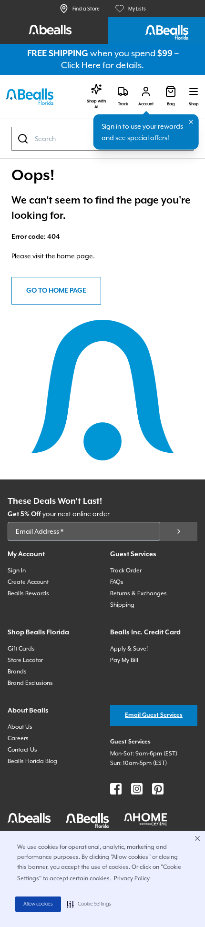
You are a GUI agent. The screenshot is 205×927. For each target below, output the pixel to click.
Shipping (122, 604)
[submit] (178, 531)
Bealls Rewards (28, 593)
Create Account (28, 582)
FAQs (116, 582)
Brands (17, 671)
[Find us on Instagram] (137, 789)
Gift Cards (21, 648)
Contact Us (22, 749)
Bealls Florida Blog (32, 761)
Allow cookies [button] (38, 904)
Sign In (17, 570)
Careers (18, 738)
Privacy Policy (132, 878)
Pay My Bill (124, 660)
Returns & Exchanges (138, 593)
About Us (20, 726)
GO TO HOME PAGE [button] (56, 291)
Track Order (126, 570)
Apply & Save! (129, 648)
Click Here (81, 65)
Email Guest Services (154, 715)
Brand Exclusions (30, 683)
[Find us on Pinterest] (158, 789)
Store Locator (25, 660)
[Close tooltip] (191, 122)
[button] (89, 904)
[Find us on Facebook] (116, 789)
